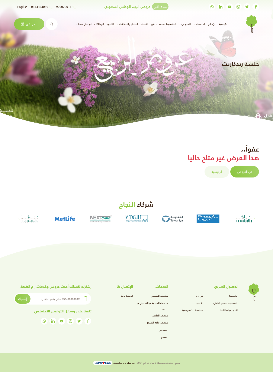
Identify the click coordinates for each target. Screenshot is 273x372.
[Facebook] (255, 6)
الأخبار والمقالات (229, 310)
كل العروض (244, 171)
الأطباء (144, 24)
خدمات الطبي (160, 315)
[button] (19, 218)
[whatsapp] (212, 6)
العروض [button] (186, 24)
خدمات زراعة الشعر (157, 322)
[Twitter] (247, 6)
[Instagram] (238, 6)
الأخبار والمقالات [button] (128, 24)
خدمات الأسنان (159, 295)
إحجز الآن (32, 23)
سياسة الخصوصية (192, 310)
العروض (163, 330)
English (22, 6)
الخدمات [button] (200, 24)
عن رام (212, 24)
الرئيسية (223, 23)
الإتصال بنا (127, 295)
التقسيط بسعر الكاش (163, 24)
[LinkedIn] (220, 6)
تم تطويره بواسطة (123, 363)
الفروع (110, 24)
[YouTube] (229, 6)
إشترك (22, 298)
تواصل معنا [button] (84, 24)
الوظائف (99, 24)
